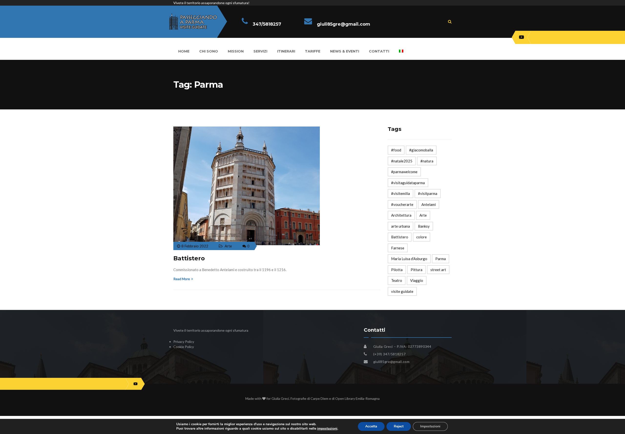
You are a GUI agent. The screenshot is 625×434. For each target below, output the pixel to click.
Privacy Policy (183, 341)
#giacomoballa (421, 150)
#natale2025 (401, 161)
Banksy (424, 226)
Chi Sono (208, 51)
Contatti (379, 51)
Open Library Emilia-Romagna (357, 398)
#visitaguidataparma (408, 182)
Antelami (428, 204)
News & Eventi (344, 51)
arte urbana (400, 226)
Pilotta (397, 269)
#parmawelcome (404, 171)
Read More (181, 279)
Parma (440, 258)
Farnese (397, 248)
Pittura (416, 269)
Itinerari (286, 51)
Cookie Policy (183, 347)
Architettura (401, 215)
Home (183, 51)
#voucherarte (402, 204)
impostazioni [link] (327, 428)
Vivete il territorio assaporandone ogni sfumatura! (211, 3)
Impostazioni (430, 426)
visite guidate (402, 291)
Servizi (260, 51)
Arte (228, 246)
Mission (236, 51)
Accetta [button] (371, 426)
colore (421, 237)
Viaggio (416, 280)
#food (396, 150)
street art (438, 269)
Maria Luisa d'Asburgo (409, 258)
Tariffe (312, 51)
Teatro (396, 280)
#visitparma (427, 193)
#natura (426, 161)
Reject (399, 426)
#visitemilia (400, 193)
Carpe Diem (319, 398)
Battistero (189, 258)
